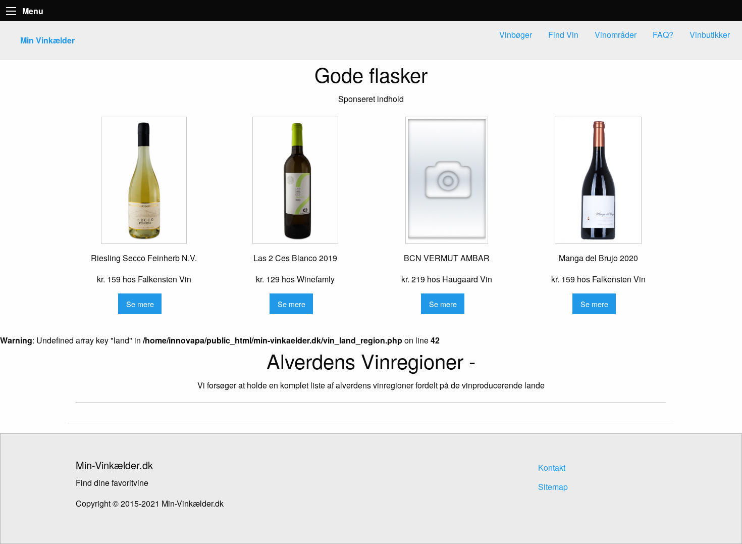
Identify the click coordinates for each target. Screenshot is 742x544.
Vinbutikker (710, 34)
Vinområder (616, 34)
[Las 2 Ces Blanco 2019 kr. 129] (295, 180)
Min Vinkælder (47, 40)
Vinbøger (515, 34)
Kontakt (551, 467)
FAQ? (663, 34)
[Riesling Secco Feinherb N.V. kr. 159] (144, 180)
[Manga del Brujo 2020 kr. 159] (598, 180)
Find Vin (563, 34)
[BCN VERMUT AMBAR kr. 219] (447, 180)
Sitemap (553, 486)
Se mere (140, 304)
